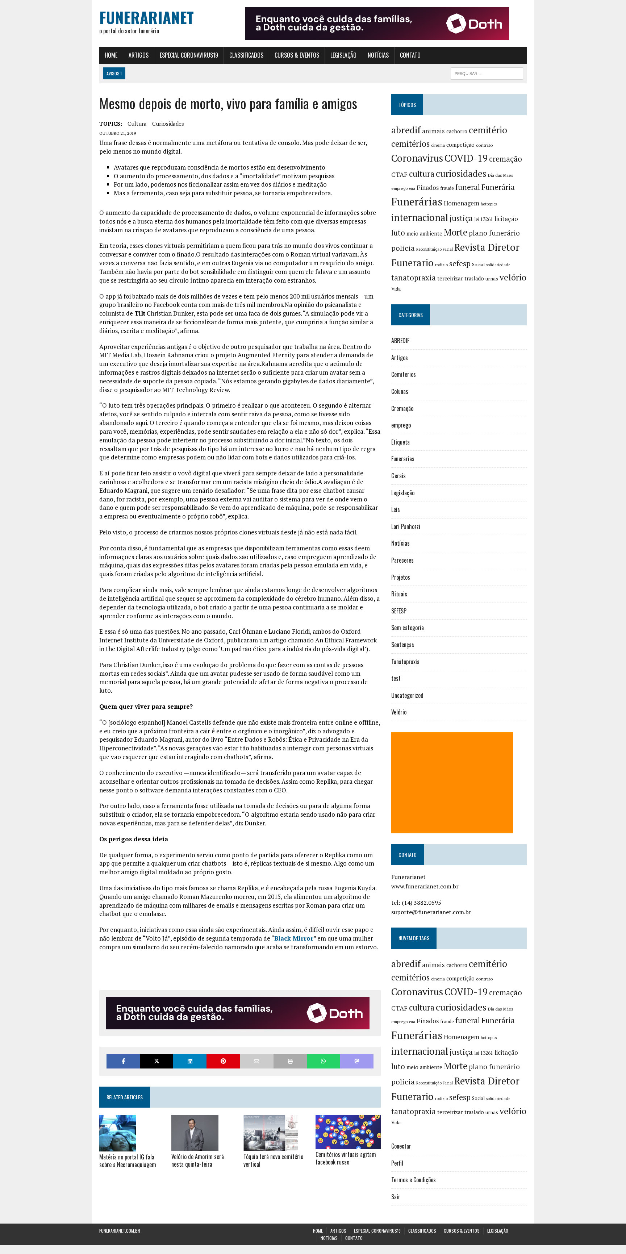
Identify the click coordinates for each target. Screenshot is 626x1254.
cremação (505, 159)
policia (403, 248)
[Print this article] (290, 1061)
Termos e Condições (413, 1179)
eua (412, 188)
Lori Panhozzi (405, 526)
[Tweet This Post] (156, 1061)
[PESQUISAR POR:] (487, 72)
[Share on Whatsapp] (323, 1061)
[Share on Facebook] (123, 1061)
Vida (396, 289)
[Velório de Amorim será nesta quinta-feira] (194, 1146)
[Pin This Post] (223, 1061)
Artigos (139, 55)
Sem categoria (407, 627)
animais (433, 131)
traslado (474, 278)
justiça (461, 218)
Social (478, 264)
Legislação (343, 55)
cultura (137, 123)
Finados (428, 187)
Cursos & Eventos (297, 55)
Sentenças (402, 644)
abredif (406, 130)
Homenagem (461, 203)
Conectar (401, 1146)
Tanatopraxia (405, 661)
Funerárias (416, 201)
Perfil (397, 1163)
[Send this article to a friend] (256, 1061)
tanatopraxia (413, 277)
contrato (484, 145)
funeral (467, 187)
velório (513, 277)
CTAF (399, 174)
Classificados (246, 55)
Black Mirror (293, 938)
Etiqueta (400, 442)
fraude (447, 188)
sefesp (460, 263)
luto (398, 233)
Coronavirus (417, 158)
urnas (491, 278)
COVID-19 (466, 157)
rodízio (441, 264)
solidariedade (498, 264)
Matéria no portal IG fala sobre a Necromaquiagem (127, 1161)
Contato (410, 55)
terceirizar (450, 278)
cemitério (488, 130)
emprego (399, 188)
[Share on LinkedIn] (189, 1061)
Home (111, 55)
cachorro (456, 131)
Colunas (399, 391)
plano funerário (494, 233)
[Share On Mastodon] (356, 1061)
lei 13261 (483, 219)
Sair (395, 1196)
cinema (438, 145)
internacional (419, 217)
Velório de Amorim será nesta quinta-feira (197, 1160)
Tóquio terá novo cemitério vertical (273, 1160)
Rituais (399, 593)
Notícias (378, 55)
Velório (398, 712)
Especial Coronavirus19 (189, 55)
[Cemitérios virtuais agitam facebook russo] (348, 1144)
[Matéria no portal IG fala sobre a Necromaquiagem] (117, 1146)
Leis (395, 509)
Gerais (398, 475)
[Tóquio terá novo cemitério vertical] (270, 1146)
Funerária (498, 187)
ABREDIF (400, 340)
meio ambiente (424, 233)
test (396, 678)
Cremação (402, 408)
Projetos (400, 577)
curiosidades (168, 123)
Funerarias (402, 458)
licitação (506, 219)
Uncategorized (407, 695)
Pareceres (402, 560)
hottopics (489, 204)
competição (460, 144)
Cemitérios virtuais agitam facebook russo (346, 1158)
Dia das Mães (500, 175)
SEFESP (398, 611)
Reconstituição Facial (434, 249)
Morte (455, 232)
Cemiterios (403, 374)
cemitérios (410, 143)
